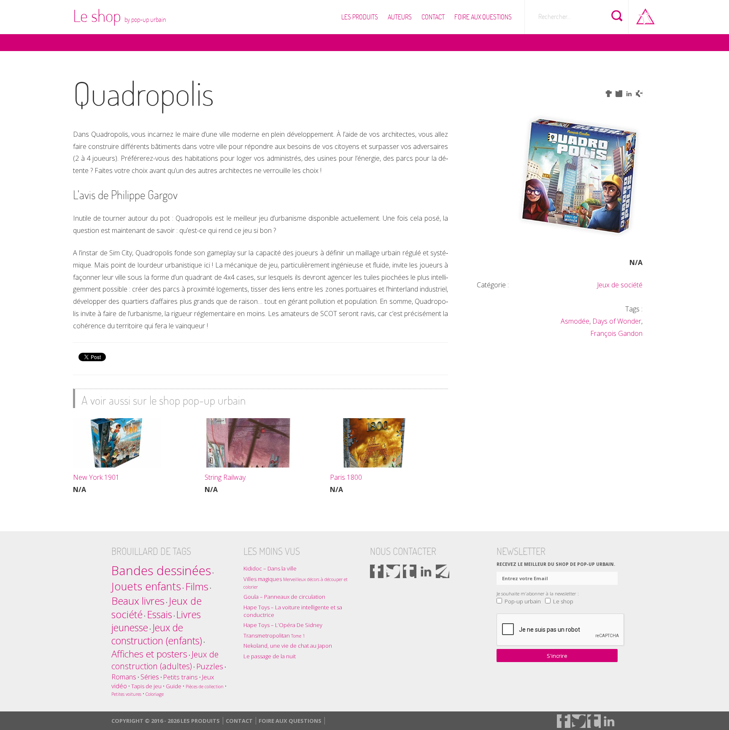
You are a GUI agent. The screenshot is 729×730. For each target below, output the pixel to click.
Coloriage (155, 694)
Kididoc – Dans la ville (270, 568)
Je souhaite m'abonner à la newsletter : (538, 593)
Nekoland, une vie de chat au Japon (287, 645)
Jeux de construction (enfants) (156, 634)
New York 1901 (96, 477)
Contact (433, 17)
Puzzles (209, 666)
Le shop (119, 15)
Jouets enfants (146, 586)
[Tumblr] (409, 571)
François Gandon (616, 333)
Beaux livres (138, 601)
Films (196, 586)
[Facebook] (376, 571)
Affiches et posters (149, 653)
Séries (149, 676)
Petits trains (180, 677)
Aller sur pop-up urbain (645, 14)
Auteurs (400, 17)
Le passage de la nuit (269, 656)
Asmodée (575, 321)
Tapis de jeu (146, 686)
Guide (173, 686)
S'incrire (557, 656)
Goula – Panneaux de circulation (284, 596)
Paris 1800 (346, 477)
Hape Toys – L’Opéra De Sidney (282, 625)
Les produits (359, 17)
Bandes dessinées (161, 570)
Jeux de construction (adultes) (165, 660)
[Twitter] (393, 571)
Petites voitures (126, 694)
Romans (123, 676)
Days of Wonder (616, 321)
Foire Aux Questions (483, 17)
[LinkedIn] (426, 571)
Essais (159, 614)
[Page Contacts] (442, 571)
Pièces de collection (205, 686)
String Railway (225, 477)
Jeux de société (620, 284)
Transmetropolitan (274, 635)
